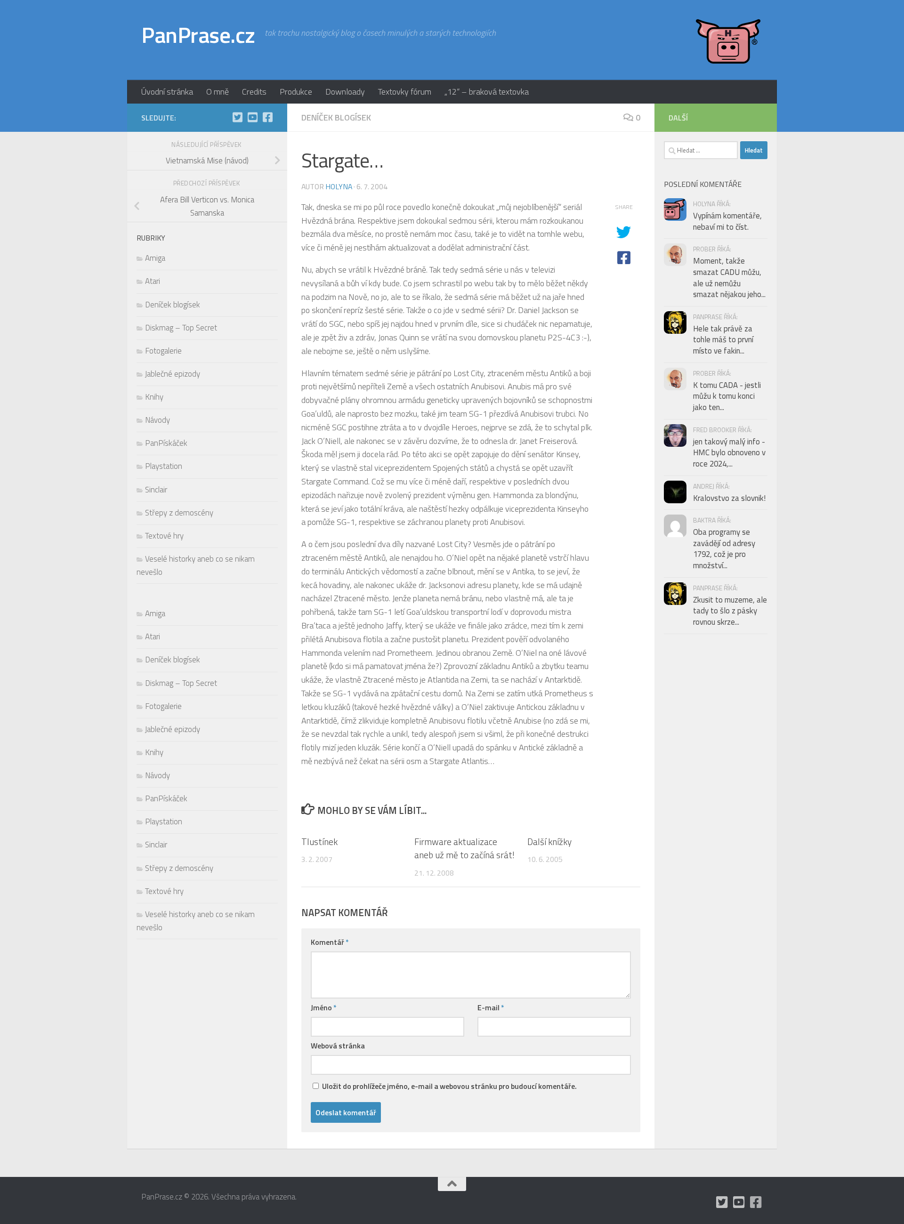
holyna (338, 186)
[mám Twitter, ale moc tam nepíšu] (237, 117)
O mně (217, 91)
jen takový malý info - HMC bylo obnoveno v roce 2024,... (729, 452)
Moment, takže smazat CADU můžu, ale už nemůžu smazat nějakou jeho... (729, 277)
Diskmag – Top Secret (181, 328)
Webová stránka (338, 1045)
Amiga (155, 258)
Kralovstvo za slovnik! (729, 498)
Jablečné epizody (172, 374)
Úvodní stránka (167, 91)
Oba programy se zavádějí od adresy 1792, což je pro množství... (724, 549)
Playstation (163, 466)
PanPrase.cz (198, 35)
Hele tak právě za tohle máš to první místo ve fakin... (723, 339)
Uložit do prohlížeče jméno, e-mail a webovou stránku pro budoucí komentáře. (449, 1086)
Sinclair (156, 489)
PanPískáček (166, 443)
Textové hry (164, 536)
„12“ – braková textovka (486, 91)
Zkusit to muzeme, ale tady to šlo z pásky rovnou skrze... (730, 611)
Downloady (345, 91)
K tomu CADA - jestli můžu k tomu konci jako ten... (727, 396)
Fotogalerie (163, 351)
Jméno (324, 1007)
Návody (157, 420)
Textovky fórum (404, 91)
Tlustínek (319, 841)
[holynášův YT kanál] (252, 117)
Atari (152, 281)
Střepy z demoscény (179, 513)
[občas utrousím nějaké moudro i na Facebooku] (267, 117)
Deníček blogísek (336, 117)
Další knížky (549, 841)
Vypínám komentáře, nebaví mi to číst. (727, 221)
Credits (254, 91)
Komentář (330, 942)
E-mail (490, 1007)
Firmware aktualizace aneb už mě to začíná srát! (464, 848)
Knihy (154, 397)
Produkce (296, 91)
